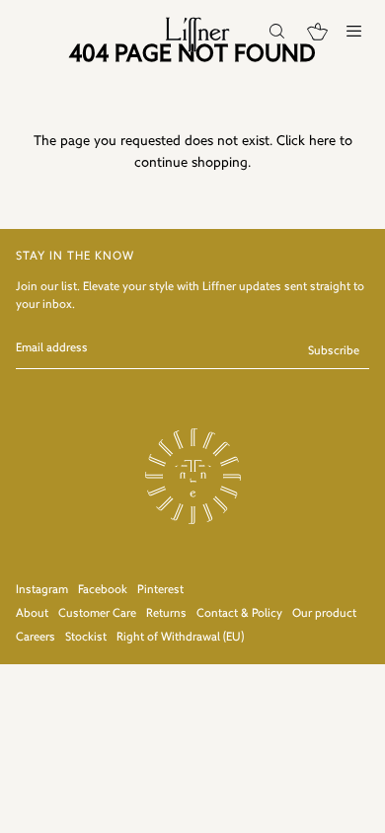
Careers (35, 637)
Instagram (42, 590)
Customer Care (97, 614)
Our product (324, 614)
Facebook (102, 590)
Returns (166, 614)
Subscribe (333, 351)
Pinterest (160, 590)
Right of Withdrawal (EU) (180, 637)
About (32, 614)
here (322, 141)
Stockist (86, 637)
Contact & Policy (239, 614)
